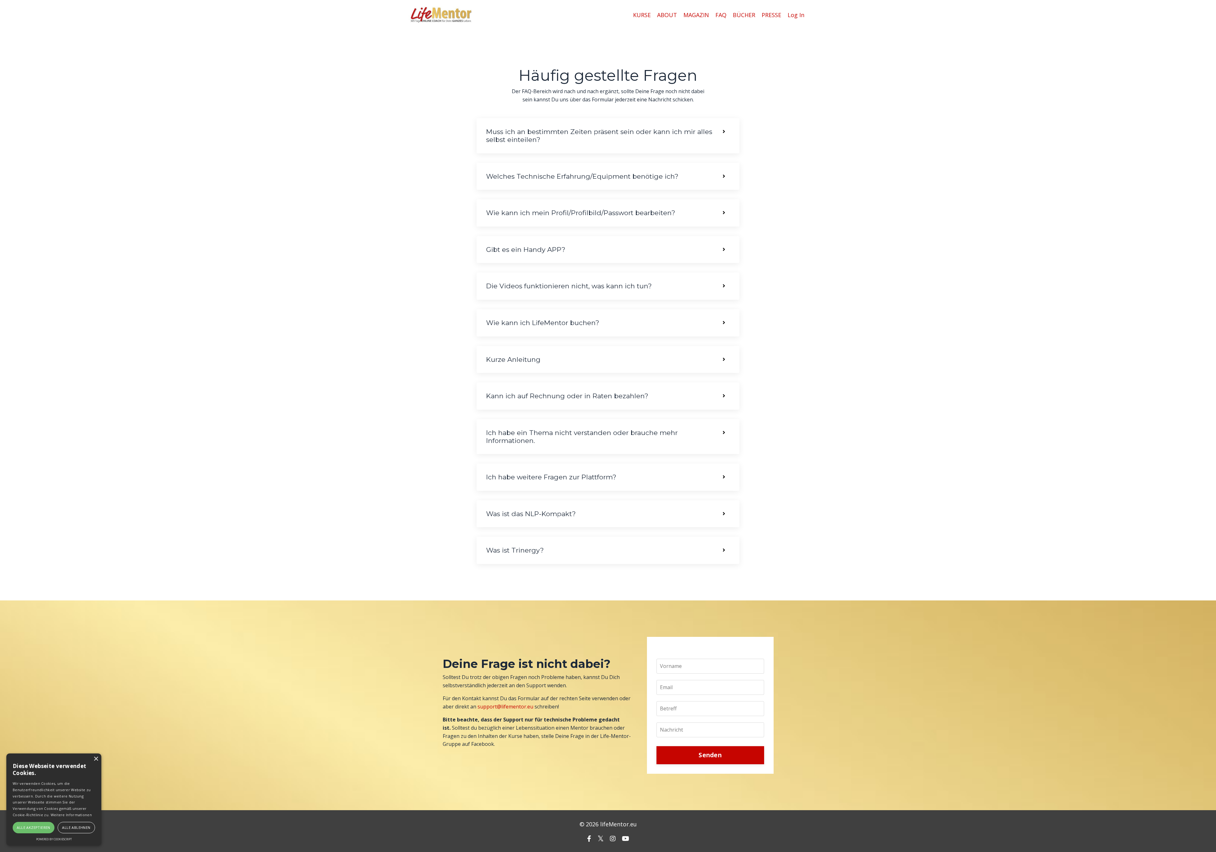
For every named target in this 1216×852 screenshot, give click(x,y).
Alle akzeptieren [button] (33, 827)
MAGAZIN (696, 15)
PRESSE (771, 15)
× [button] (95, 759)
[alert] (53, 799)
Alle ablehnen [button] (76, 827)
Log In (796, 15)
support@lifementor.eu (505, 706)
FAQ (720, 15)
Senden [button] (710, 755)
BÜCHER (744, 15)
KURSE (642, 15)
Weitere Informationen (71, 814)
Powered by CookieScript (54, 839)
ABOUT (667, 15)
